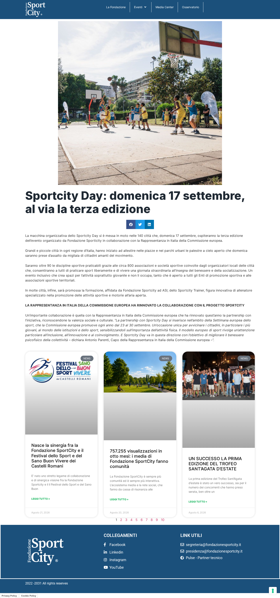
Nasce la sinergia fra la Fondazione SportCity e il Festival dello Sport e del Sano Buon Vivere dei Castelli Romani (57, 456)
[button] (130, 224)
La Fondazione (116, 7)
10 (162, 520)
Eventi (138, 7)
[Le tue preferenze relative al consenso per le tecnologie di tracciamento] (273, 591)
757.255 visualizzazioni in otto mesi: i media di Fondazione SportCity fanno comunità (139, 458)
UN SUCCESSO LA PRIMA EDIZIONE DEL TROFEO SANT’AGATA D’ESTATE (215, 463)
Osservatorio (190, 7)
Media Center (165, 7)
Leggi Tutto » (40, 498)
